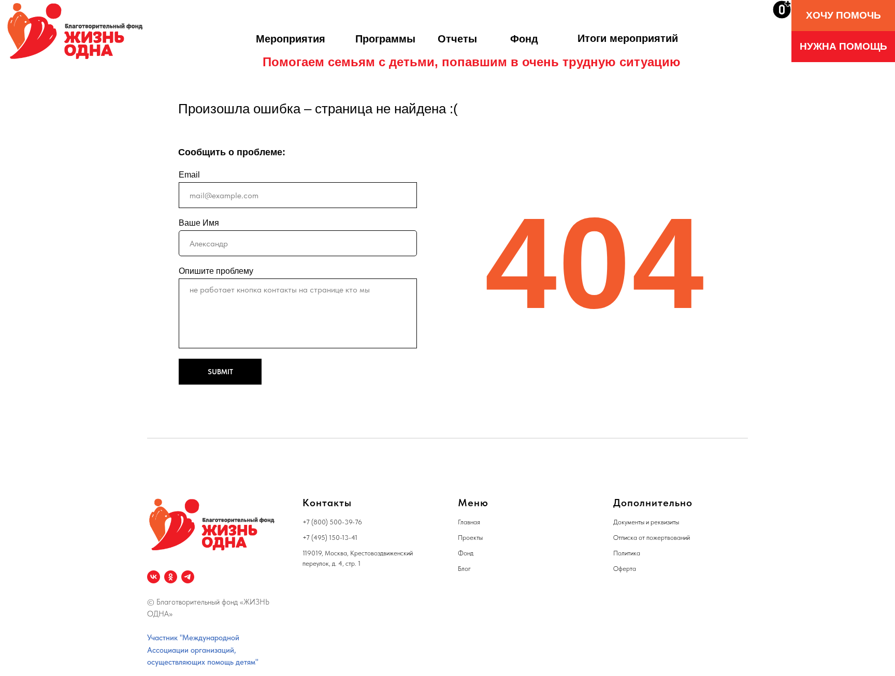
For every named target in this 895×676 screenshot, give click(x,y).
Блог (464, 568)
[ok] (170, 576)
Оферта (624, 568)
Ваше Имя (199, 222)
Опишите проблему (216, 271)
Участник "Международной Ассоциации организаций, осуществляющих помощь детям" (202, 650)
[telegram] (187, 576)
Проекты (470, 537)
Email (189, 174)
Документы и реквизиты (646, 522)
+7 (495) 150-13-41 (329, 537)
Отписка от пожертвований (651, 537)
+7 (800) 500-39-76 (332, 522)
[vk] (153, 576)
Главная (469, 522)
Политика (626, 553)
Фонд (465, 553)
